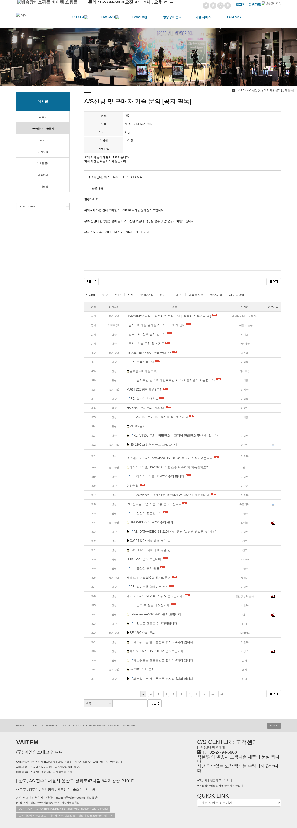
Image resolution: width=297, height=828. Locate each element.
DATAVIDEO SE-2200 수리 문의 (151, 522)
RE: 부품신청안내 (142, 362)
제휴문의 (43, 175)
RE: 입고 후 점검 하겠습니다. (150, 605)
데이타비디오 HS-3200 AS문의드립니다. (157, 651)
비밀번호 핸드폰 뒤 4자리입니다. (155, 623)
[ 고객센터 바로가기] (211, 747)
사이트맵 (43, 186)
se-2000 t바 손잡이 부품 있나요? (149, 353)
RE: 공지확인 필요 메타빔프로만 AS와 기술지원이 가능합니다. (173, 380)
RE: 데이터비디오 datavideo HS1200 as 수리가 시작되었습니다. (170, 458)
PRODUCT (77, 17)
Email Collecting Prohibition (104, 725)
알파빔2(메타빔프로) (143, 371)
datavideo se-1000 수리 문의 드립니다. (156, 614)
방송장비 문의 (172, 17)
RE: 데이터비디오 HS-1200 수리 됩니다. (158, 476)
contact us (43, 140)
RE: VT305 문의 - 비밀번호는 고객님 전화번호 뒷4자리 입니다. (176, 435)
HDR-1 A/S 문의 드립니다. (145, 559)
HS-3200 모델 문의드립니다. (146, 408)
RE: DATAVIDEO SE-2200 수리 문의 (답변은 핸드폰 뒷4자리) (174, 531)
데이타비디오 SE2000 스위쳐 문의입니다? (156, 596)
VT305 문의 (137, 426)
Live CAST (108, 17)
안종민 (72, 797)
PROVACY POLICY (73, 725)
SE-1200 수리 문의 (142, 632)
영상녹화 (133, 485)
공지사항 (43, 151)
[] (70, 802)
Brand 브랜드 (141, 17)
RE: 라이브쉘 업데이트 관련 (149, 586)
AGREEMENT (49, 725)
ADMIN (274, 725)
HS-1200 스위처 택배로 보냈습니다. (154, 444)
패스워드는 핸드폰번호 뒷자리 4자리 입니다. (163, 642)
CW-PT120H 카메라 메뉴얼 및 (150, 540)
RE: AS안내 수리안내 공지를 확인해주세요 (159, 417)
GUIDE (33, 725)
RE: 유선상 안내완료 (144, 398)
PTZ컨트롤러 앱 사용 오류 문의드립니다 (154, 504)
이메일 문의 (43, 163)
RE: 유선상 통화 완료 (145, 568)
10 (212, 693)
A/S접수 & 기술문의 (43, 128)
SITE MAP (129, 725)
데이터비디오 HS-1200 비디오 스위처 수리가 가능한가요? (169, 467)
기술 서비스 (203, 17)
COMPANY (234, 17)
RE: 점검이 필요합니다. (146, 513)
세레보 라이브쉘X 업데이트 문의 (149, 577)
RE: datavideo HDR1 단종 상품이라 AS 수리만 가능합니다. (170, 495)
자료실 (43, 116)
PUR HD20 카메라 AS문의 (145, 389)
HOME (20, 725)
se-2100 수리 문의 (142, 669)
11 (221, 693)
